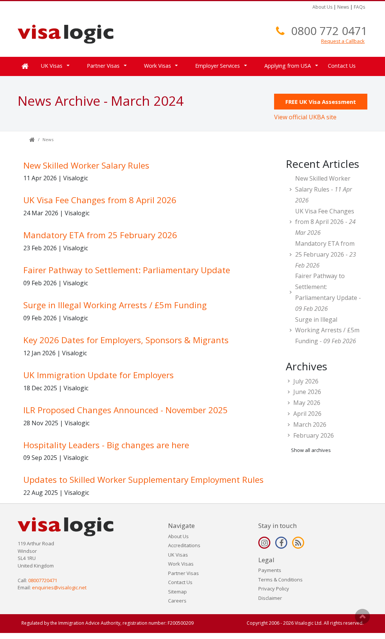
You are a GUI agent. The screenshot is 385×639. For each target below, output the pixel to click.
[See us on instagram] (264, 543)
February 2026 (313, 435)
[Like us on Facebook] (281, 543)
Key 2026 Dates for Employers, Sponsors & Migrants (126, 340)
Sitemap (177, 591)
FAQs (359, 7)
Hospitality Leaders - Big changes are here (106, 445)
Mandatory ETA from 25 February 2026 (100, 235)
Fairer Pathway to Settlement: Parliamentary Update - (328, 292)
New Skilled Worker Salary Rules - (323, 189)
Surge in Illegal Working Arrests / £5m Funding (115, 305)
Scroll (362, 616)
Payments (269, 570)
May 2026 (306, 403)
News (343, 7)
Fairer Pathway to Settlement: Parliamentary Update (126, 270)
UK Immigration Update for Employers (98, 375)
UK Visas (178, 554)
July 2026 (305, 381)
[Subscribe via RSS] (298, 543)
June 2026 (307, 392)
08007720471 (42, 580)
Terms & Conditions (280, 579)
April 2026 (307, 413)
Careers (177, 600)
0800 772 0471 (329, 30)
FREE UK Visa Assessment (320, 101)
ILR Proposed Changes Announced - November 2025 (125, 410)
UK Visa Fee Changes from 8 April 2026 (99, 200)
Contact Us (342, 65)
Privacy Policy (273, 588)
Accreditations (184, 545)
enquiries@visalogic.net (59, 587)
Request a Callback (343, 41)
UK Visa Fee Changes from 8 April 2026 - (325, 222)
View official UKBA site (305, 117)
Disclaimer (270, 598)
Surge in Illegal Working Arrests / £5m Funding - (327, 330)
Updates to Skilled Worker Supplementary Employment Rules (143, 479)
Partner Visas (183, 573)
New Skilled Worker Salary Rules (86, 165)
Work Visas (181, 563)
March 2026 (309, 424)
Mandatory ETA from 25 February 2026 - (325, 254)
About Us (322, 7)
